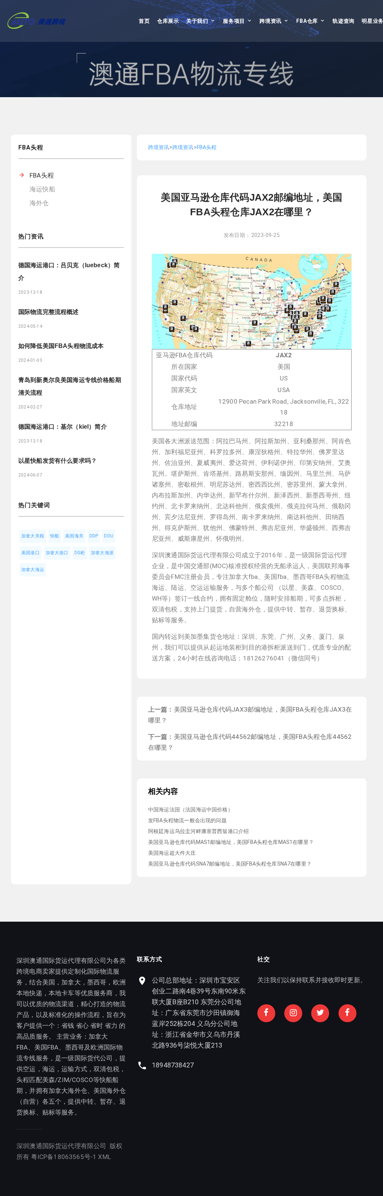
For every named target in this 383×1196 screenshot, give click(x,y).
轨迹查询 (344, 21)
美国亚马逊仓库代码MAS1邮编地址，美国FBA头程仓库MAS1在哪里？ (231, 842)
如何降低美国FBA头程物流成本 (61, 346)
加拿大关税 (32, 536)
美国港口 (30, 552)
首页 (144, 21)
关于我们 (197, 21)
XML (104, 1156)
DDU (108, 536)
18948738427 (173, 1065)
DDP (93, 536)
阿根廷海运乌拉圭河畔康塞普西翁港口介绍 (198, 831)
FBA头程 (42, 175)
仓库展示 (168, 21)
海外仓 (39, 203)
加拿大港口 (57, 552)
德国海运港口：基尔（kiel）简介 (62, 426)
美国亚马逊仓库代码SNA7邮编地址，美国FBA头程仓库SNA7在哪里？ (230, 864)
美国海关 (74, 536)
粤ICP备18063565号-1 (64, 1156)
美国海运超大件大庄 (172, 853)
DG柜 (79, 552)
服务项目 (234, 21)
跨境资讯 (271, 21)
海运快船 (42, 189)
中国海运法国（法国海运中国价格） (190, 810)
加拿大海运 (32, 569)
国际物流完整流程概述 (48, 312)
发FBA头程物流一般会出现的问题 (187, 820)
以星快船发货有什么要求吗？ (57, 460)
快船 (54, 536)
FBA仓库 (307, 21)
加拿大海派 (102, 552)
